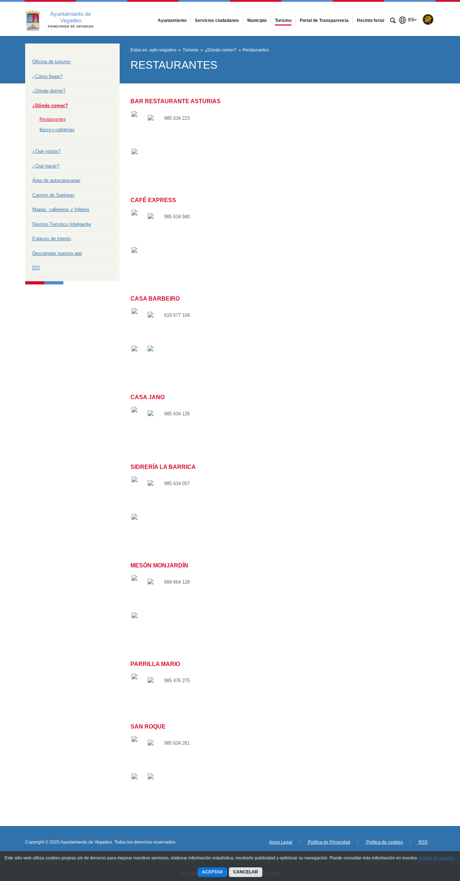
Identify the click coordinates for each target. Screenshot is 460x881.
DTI (36, 267)
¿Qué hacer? (45, 166)
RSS (423, 842)
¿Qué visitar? (46, 151)
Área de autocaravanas (56, 180)
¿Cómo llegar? (47, 76)
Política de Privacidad (328, 842)
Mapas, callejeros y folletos (60, 209)
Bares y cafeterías (57, 129)
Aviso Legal (280, 842)
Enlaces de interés (51, 238)
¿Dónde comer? (50, 105)
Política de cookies (384, 842)
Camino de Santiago (53, 195)
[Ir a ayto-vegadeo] (64, 18)
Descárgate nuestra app (57, 253)
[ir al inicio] (431, 838)
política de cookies (436, 858)
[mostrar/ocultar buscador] (393, 21)
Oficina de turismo (51, 61)
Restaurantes (53, 119)
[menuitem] (172, 20)
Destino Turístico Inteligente (61, 224)
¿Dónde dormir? (48, 90)
